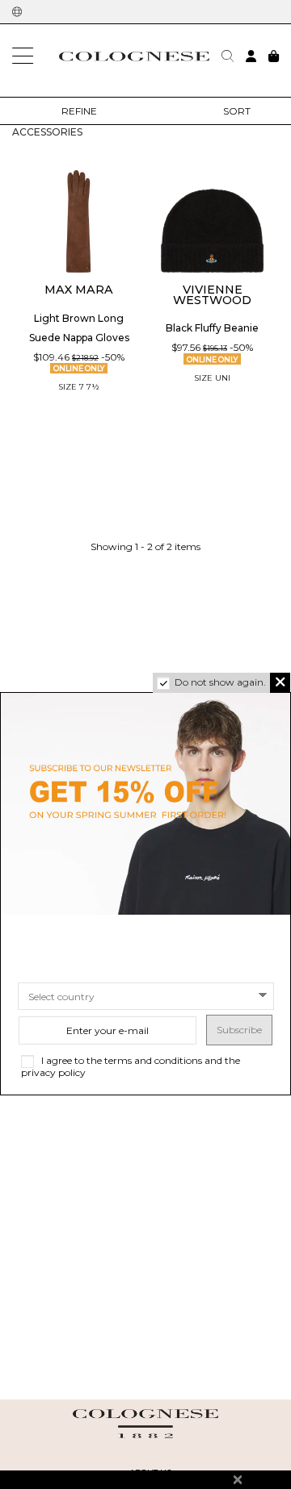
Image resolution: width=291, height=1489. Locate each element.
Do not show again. (220, 682)
